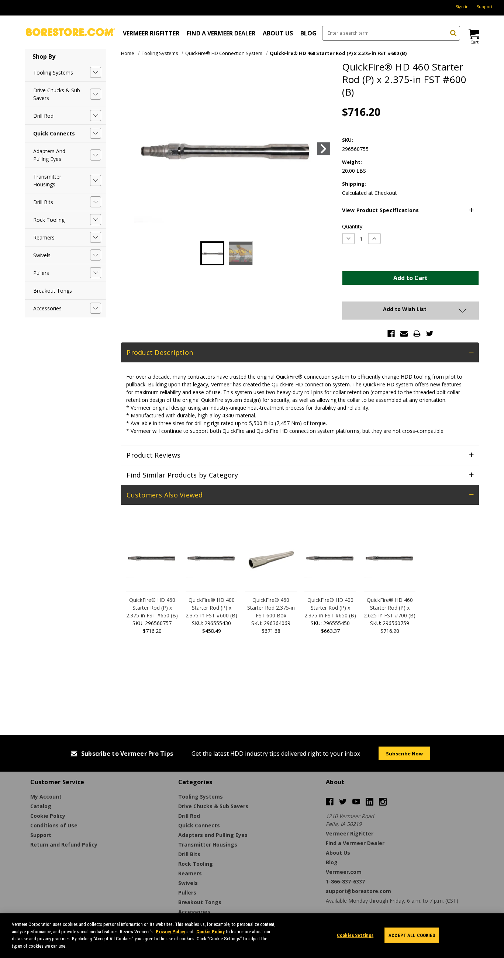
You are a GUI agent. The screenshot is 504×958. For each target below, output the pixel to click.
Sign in (462, 6)
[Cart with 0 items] (473, 34)
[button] (410, 210)
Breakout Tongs (52, 290)
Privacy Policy (170, 931)
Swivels (42, 255)
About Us (278, 33)
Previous (128, 148)
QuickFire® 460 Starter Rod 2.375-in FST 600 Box (271, 607)
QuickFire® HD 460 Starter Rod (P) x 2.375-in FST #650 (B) (152, 607)
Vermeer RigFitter (151, 33)
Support (485, 6)
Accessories (47, 308)
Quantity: (352, 226)
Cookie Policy (210, 931)
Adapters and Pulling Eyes (49, 155)
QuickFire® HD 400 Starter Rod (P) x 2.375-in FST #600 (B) (211, 607)
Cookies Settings (355, 935)
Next (323, 148)
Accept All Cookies (412, 935)
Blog (308, 33)
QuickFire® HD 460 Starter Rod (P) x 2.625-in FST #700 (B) (389, 607)
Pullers (41, 272)
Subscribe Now (404, 753)
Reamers (44, 237)
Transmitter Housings (47, 180)
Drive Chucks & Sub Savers (56, 94)
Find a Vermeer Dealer (221, 33)
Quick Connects (54, 133)
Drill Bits (43, 202)
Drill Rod (43, 115)
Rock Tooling (49, 219)
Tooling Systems (53, 72)
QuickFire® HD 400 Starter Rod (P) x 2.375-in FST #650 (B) (330, 607)
